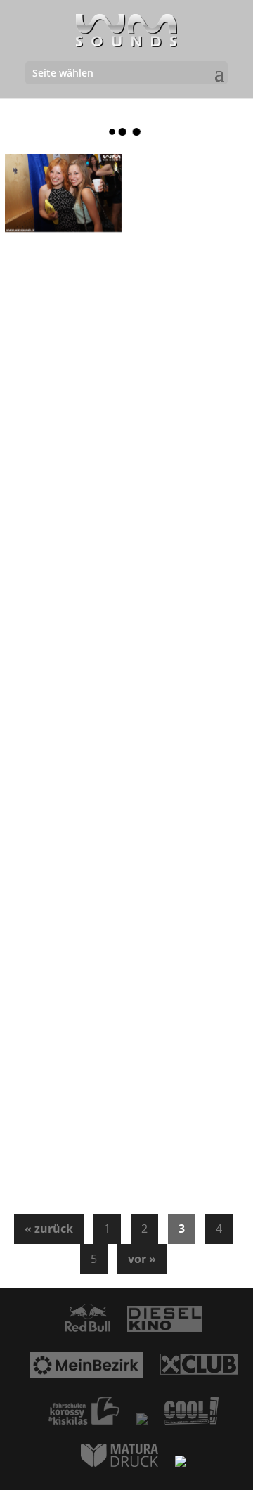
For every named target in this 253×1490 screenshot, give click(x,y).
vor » (142, 1258)
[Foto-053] (63, 369)
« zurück (49, 1228)
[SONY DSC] (63, 193)
